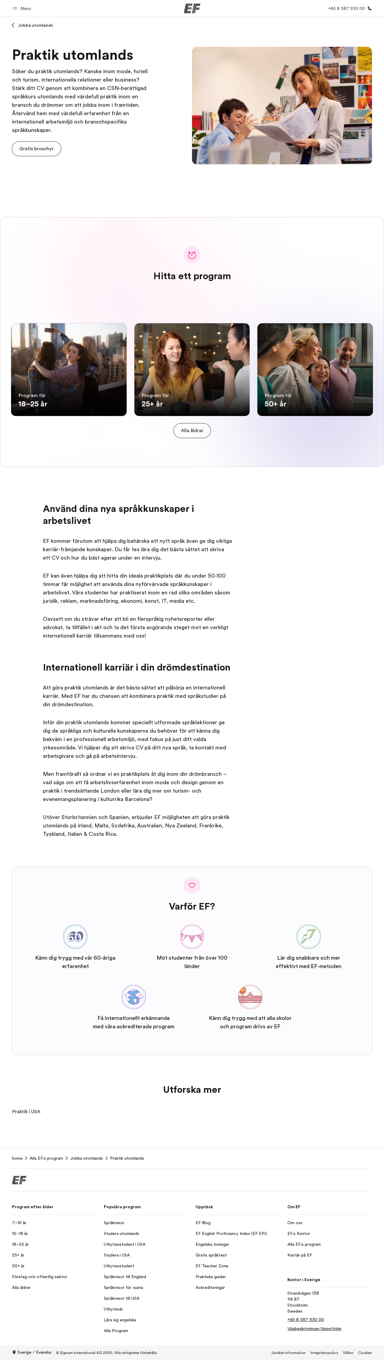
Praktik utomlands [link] (127, 1158)
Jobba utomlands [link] (86, 1158)
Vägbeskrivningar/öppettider (314, 1328)
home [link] (17, 1158)
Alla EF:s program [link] (46, 1158)
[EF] (192, 8)
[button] (23, 8)
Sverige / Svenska (34, 1352)
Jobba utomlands (35, 25)
